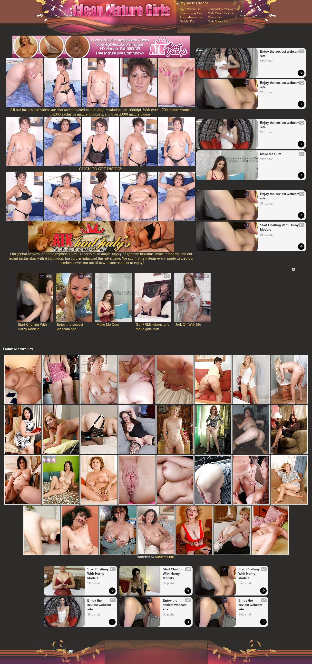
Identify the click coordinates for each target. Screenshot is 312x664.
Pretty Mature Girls (191, 17)
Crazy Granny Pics (191, 13)
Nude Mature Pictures (220, 13)
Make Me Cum (270, 154)
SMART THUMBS (165, 557)
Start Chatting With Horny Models (280, 227)
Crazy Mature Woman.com (223, 9)
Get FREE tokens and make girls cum (153, 326)
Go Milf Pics (187, 21)
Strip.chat (266, 61)
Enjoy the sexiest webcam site (280, 54)
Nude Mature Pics (218, 21)
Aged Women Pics (190, 9)
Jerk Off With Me (188, 324)
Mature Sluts (215, 17)
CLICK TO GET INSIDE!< (101, 169)
